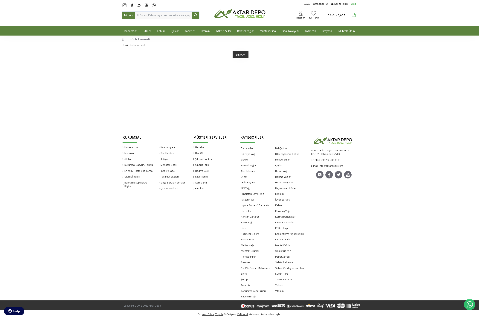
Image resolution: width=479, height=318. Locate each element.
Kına (243, 228)
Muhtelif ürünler (250, 251)
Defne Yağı (281, 171)
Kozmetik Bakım (250, 234)
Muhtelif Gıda (283, 245)
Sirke (244, 273)
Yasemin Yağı (248, 296)
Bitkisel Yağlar (249, 165)
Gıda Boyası (248, 182)
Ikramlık (279, 193)
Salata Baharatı (284, 262)
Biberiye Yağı (248, 154)
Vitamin (279, 291)
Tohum (279, 285)
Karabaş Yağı (282, 211)
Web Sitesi (208, 314)
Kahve (279, 205)
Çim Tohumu (248, 171)
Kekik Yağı (246, 222)
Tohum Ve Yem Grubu (253, 291)
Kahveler (246, 211)
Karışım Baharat (250, 216)
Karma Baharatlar (285, 216)
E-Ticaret (242, 314)
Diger (244, 176)
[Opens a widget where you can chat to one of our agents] (14, 311)
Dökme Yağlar (283, 176)
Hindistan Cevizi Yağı (252, 193)
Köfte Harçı (281, 228)
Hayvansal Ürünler (286, 188)
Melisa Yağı (247, 245)
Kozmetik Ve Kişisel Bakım (289, 234)
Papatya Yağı (282, 256)
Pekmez (245, 262)
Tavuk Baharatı (283, 279)
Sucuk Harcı (282, 273)
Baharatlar (247, 148)
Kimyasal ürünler (285, 222)
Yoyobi (219, 314)
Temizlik (245, 285)
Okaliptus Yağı (283, 251)
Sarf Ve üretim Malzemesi (255, 268)
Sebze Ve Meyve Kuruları (289, 268)
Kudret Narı (247, 239)
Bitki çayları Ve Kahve (287, 154)
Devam (240, 54)
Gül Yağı (245, 188)
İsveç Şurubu (282, 199)
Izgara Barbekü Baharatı (255, 205)
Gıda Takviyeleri (284, 182)
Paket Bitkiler (248, 256)
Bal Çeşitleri (281, 148)
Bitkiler (245, 159)
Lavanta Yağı (282, 239)
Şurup (244, 279)
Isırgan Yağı (247, 199)
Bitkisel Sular (282, 159)
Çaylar (279, 165)
